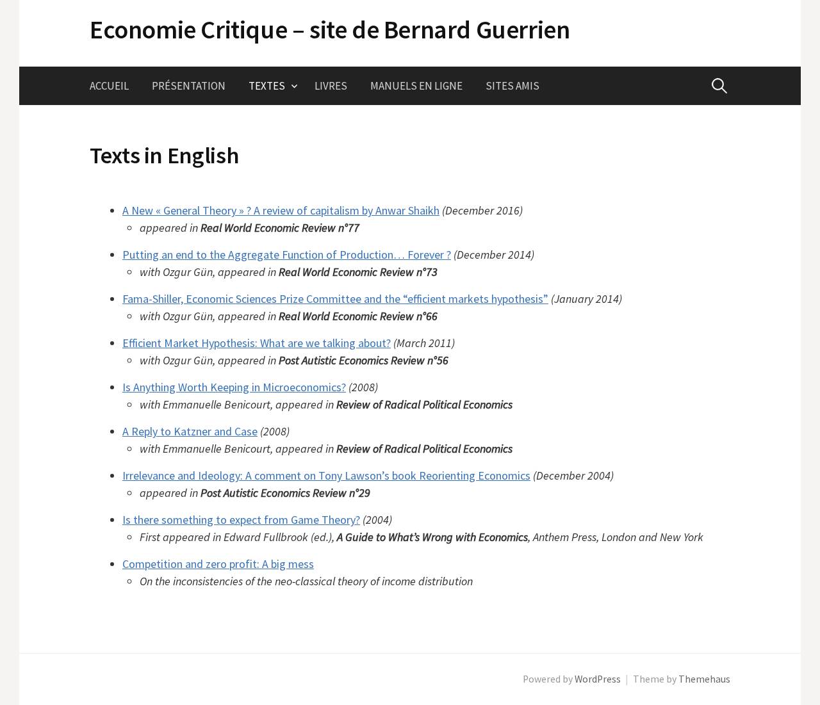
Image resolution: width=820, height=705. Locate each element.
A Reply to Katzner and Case (190, 431)
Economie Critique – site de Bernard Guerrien (330, 29)
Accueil (109, 86)
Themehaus (704, 679)
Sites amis (512, 86)
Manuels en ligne (416, 86)
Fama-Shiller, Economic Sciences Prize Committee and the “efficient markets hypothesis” (335, 298)
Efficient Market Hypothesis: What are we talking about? (256, 343)
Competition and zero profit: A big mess (218, 563)
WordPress (598, 679)
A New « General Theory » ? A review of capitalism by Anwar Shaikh (280, 210)
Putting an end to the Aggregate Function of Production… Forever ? (286, 254)
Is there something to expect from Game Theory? (241, 519)
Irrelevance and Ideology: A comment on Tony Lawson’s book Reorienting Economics (326, 475)
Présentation (189, 86)
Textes (267, 86)
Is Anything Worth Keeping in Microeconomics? (234, 387)
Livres (331, 86)
